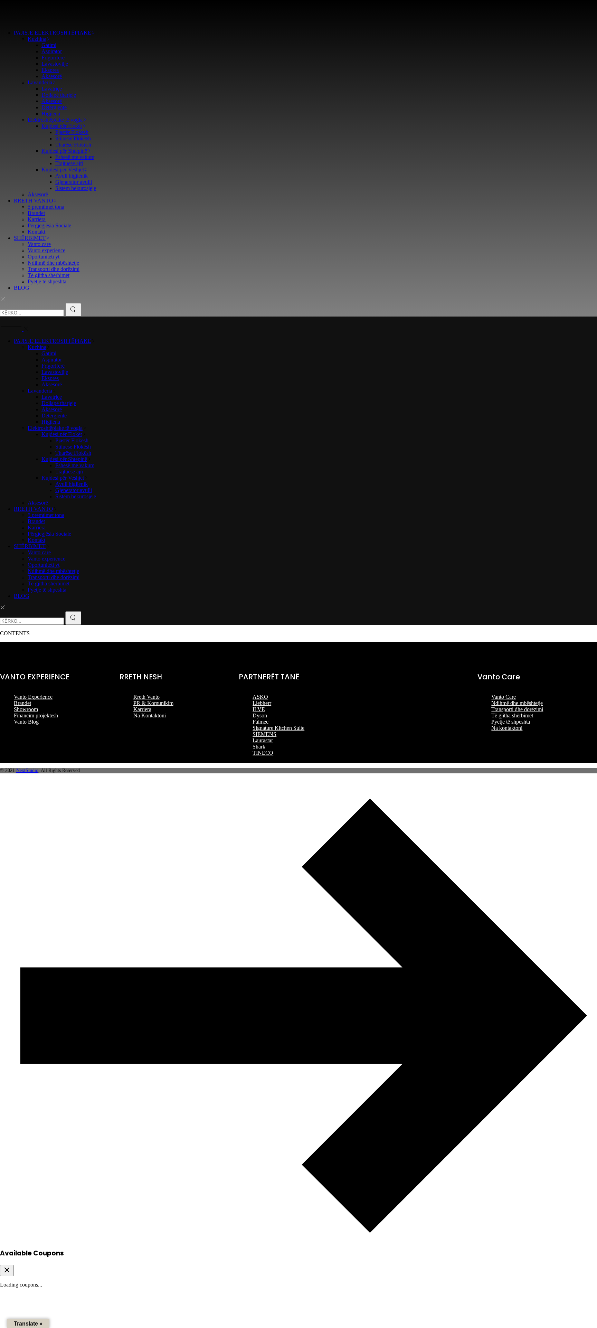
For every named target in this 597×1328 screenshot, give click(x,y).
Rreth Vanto (146, 697)
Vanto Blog (26, 722)
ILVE (259, 709)
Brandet (22, 703)
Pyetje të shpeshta (510, 722)
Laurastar (263, 740)
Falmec (260, 722)
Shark (259, 747)
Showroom (26, 709)
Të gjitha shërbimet (512, 715)
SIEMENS (264, 734)
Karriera (142, 709)
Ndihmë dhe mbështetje (517, 703)
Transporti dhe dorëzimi (517, 709)
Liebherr (262, 703)
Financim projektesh (36, 715)
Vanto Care (503, 697)
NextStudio (27, 770)
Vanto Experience (33, 697)
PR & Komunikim (153, 703)
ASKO (260, 697)
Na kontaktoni (506, 728)
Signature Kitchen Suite (278, 728)
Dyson (260, 715)
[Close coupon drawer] (7, 1270)
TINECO (263, 753)
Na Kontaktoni (149, 715)
